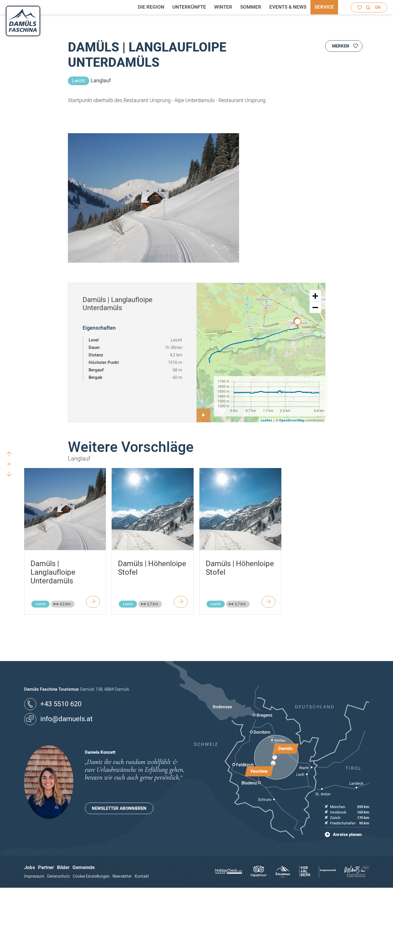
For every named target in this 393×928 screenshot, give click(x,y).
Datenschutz (58, 876)
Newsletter (122, 876)
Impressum (34, 876)
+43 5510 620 (60, 704)
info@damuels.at (66, 719)
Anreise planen (347, 834)
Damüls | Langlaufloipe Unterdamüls (52, 572)
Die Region (151, 7)
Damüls (285, 748)
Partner (46, 867)
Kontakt (142, 876)
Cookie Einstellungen (91, 876)
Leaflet (266, 420)
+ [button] (315, 295)
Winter (223, 7)
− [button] (315, 307)
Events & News (287, 7)
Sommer (250, 7)
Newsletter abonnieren (119, 808)
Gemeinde (84, 867)
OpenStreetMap (292, 420)
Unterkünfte (189, 7)
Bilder (63, 867)
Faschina (259, 771)
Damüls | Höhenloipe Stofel (152, 568)
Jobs (29, 867)
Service (324, 7)
